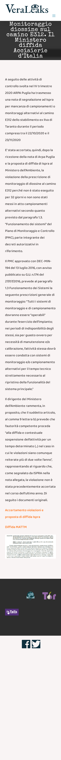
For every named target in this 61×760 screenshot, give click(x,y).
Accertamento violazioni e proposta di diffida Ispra (24, 514)
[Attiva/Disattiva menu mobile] (54, 15)
